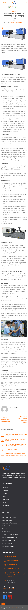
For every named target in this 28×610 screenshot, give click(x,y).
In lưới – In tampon (7, 543)
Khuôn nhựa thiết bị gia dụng (9, 523)
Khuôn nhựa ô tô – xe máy (9, 517)
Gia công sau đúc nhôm (8, 546)
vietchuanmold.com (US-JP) (10, 588)
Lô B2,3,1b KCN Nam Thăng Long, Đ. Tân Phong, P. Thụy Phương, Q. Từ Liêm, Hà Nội (16, 574)
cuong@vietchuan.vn (12, 560)
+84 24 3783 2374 (12, 564)
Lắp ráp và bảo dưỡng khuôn (9, 537)
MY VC (4, 508)
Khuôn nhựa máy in (7, 520)
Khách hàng (6, 499)
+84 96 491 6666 (11, 556)
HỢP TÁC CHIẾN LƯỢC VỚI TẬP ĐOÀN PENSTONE (15, 440)
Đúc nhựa (4, 529)
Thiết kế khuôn (6, 531)
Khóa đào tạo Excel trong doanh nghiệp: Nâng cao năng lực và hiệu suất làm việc (15, 454)
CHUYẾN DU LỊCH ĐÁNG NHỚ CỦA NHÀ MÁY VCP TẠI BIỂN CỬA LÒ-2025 (15, 445)
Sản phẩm (5, 490)
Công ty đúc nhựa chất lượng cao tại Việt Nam (5, 419)
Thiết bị (4, 496)
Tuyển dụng (6, 505)
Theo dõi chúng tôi (7, 592)
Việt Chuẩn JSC (14, 608)
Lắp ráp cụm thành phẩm (8, 540)
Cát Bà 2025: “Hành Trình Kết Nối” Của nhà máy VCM (16, 435)
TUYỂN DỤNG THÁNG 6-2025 (12, 449)
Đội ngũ (5, 493)
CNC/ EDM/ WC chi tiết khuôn (10, 534)
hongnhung (21, 22)
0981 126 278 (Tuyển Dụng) (14, 569)
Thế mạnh (5, 487)
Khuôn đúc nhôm (6, 526)
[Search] (26, 2)
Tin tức (14, 11)
